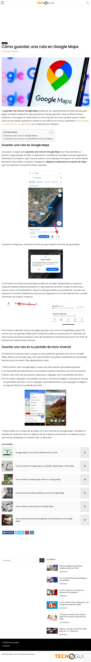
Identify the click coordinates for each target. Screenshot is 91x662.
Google (4, 43)
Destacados (63, 571)
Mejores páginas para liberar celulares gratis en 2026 (70, 567)
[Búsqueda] (41, 560)
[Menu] (2, 3)
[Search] (87, 3)
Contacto (6, 646)
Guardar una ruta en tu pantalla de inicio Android (29, 138)
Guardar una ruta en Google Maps (20, 135)
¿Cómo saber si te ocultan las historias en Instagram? (71, 591)
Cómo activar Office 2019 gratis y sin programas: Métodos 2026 (74, 603)
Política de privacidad (11, 642)
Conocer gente (64, 622)
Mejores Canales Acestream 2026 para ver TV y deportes (72, 630)
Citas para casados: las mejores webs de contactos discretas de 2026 (72, 616)
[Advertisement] (45, 22)
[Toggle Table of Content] (50, 132)
